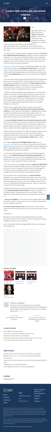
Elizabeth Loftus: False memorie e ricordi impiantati (16, 335)
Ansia (20, 398)
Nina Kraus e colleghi (10, 66)
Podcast (5, 394)
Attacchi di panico (23, 401)
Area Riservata (7, 400)
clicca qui (20, 311)
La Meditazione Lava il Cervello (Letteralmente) (15, 364)
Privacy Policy (23, 426)
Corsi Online (6, 397)
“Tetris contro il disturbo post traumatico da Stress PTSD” (18, 340)
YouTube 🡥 (37, 398)
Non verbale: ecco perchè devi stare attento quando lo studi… (19, 333)
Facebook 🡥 (37, 401)
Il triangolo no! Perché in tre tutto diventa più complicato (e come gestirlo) (22, 353)
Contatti (5, 402)
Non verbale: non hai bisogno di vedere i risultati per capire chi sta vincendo (23, 338)
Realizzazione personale (25, 396)
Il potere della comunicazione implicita (13, 331)
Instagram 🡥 (37, 396)
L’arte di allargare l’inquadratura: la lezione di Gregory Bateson (19, 366)
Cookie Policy (29, 426)
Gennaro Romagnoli (17, 303)
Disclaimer (18, 426)
